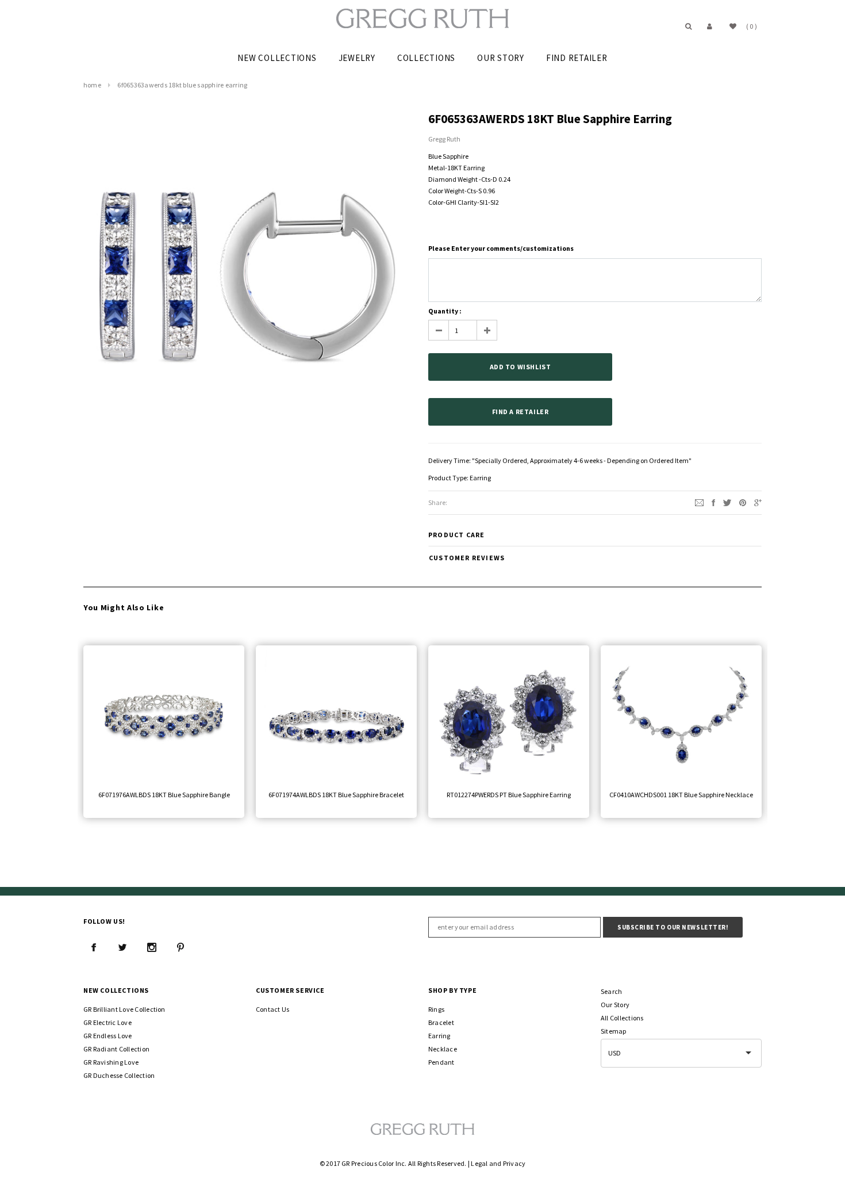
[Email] (699, 502)
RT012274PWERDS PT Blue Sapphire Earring (509, 794)
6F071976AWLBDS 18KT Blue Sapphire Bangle (164, 794)
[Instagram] (151, 947)
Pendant (441, 1062)
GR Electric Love (107, 1022)
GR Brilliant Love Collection (124, 1009)
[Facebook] (93, 947)
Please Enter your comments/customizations (501, 248)
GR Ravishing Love (111, 1062)
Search (611, 991)
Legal (479, 1163)
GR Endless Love (107, 1035)
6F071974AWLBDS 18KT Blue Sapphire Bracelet (336, 794)
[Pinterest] (742, 502)
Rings (436, 1009)
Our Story (615, 1004)
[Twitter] (727, 502)
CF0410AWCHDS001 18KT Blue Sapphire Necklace (681, 794)
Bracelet (441, 1022)
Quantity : (445, 311)
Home (92, 85)
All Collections (622, 1017)
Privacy (514, 1163)
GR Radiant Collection (116, 1049)
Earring (480, 477)
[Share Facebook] (713, 502)
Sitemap (614, 1031)
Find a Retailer (520, 411)
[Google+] (758, 502)
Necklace (442, 1049)
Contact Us (272, 1009)
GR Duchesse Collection (119, 1075)
